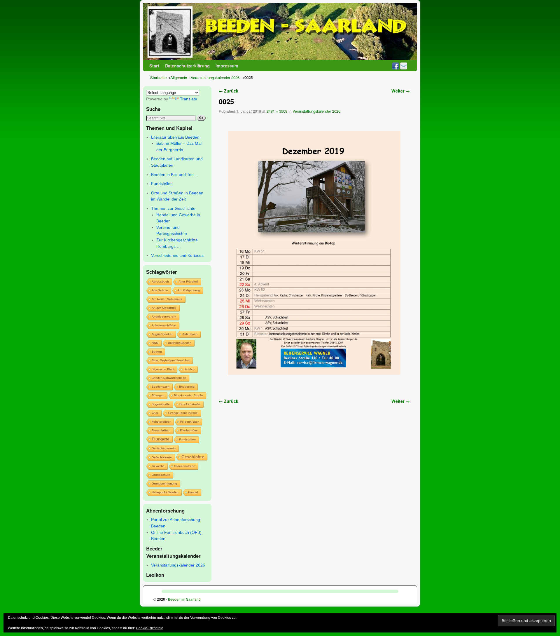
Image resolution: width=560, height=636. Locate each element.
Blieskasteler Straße (188, 395)
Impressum (227, 66)
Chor (155, 412)
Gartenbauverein (164, 448)
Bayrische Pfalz (163, 369)
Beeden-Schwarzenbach (169, 377)
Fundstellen (162, 183)
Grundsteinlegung (164, 483)
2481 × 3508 (277, 111)
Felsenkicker (189, 421)
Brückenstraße (189, 404)
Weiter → (400, 91)
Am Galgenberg (189, 290)
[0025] (314, 252)
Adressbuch (160, 281)
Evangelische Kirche (183, 412)
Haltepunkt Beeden (165, 492)
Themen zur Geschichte (173, 208)
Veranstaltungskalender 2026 (215, 77)
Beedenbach (160, 386)
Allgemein (178, 77)
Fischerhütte (189, 430)
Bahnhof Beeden (179, 342)
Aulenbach (189, 334)
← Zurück (228, 91)
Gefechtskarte (162, 457)
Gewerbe (158, 466)
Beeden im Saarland (184, 599)
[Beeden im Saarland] (280, 31)
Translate (188, 99)
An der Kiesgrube (164, 307)
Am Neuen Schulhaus (167, 299)
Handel (193, 492)
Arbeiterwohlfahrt (164, 325)
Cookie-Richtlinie (149, 628)
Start (154, 66)
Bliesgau (158, 395)
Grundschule (161, 474)
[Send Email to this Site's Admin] (403, 66)
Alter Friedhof (188, 281)
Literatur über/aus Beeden (175, 137)
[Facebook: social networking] (395, 66)
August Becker (162, 334)
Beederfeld (187, 386)
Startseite (158, 77)
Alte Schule (160, 290)
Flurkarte (160, 439)
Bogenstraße (161, 404)
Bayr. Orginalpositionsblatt (171, 360)
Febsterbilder (161, 421)
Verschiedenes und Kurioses (177, 255)
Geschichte (192, 456)
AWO (155, 342)
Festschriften (161, 430)
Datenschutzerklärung (187, 66)
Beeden (189, 369)
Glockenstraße (184, 466)
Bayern (157, 351)
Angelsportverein (164, 316)
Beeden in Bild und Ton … (175, 174)
